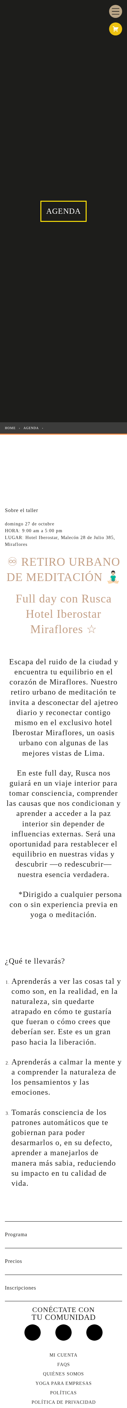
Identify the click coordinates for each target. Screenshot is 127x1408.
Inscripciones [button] (20, 1288)
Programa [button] (16, 1234)
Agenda (31, 428)
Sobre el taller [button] (21, 510)
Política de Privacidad (64, 1402)
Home (10, 428)
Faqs (63, 1364)
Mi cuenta (63, 1355)
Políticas (63, 1392)
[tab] (63, 510)
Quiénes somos (63, 1374)
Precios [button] (13, 1261)
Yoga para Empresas (63, 1383)
